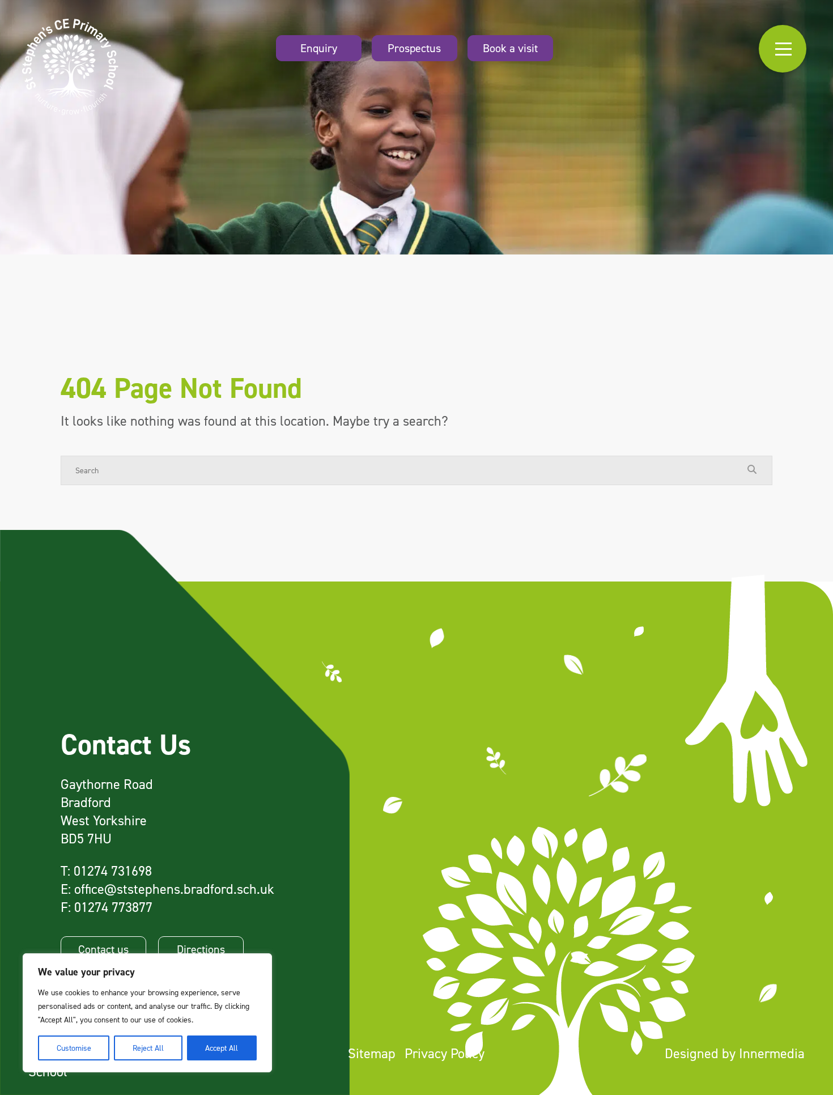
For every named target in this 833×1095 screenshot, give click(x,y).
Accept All (221, 1047)
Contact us (103, 949)
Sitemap (372, 1053)
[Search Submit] (751, 470)
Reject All (148, 1047)
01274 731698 (113, 871)
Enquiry (318, 48)
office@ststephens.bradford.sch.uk (174, 889)
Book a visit (510, 48)
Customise (74, 1047)
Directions (201, 949)
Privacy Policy (444, 1053)
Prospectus (414, 48)
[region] (147, 1012)
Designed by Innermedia (735, 1053)
